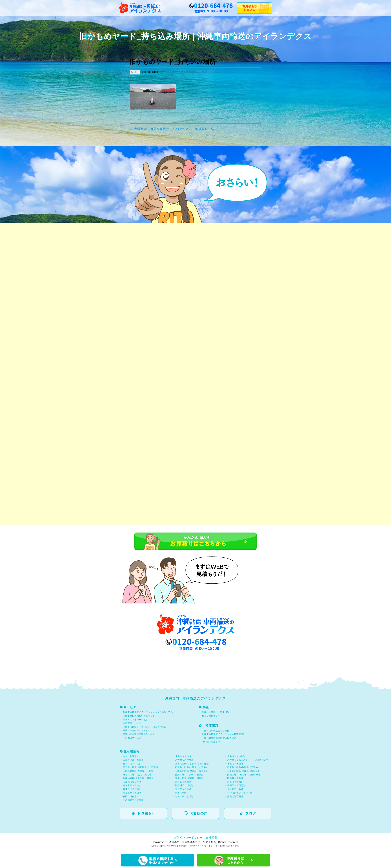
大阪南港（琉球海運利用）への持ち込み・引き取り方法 (172, 129)
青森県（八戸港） (132, 789)
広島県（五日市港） (133, 782)
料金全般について (210, 716)
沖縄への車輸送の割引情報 (215, 712)
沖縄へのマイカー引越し (135, 719)
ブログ (250, 813)
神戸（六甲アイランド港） (241, 793)
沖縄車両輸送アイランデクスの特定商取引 (223, 734)
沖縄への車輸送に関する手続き (139, 734)
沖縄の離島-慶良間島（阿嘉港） (139, 778)
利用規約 (221, 846)
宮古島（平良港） (132, 763)
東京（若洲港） (131, 756)
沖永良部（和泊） (132, 785)
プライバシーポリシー (188, 837)
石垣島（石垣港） (236, 763)
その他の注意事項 (210, 741)
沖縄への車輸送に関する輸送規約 (219, 738)
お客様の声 (199, 813)
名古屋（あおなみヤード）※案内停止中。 (249, 760)
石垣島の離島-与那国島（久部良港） (142, 767)
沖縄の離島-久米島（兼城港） (190, 774)
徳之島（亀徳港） (184, 782)
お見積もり (146, 813)
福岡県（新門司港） (237, 785)
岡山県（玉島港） (236, 778)
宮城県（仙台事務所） (134, 760)
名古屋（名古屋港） (185, 760)
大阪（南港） (182, 793)
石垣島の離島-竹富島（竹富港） (243, 767)
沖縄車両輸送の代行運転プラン (139, 716)
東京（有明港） (235, 782)
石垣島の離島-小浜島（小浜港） (191, 767)
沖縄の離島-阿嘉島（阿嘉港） (190, 778)
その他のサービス (131, 738)
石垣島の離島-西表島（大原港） (191, 771)
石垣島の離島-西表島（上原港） (139, 771)
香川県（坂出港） (184, 789)
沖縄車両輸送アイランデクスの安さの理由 (144, 726)
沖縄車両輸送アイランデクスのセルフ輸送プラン (148, 712)
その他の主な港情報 (133, 800)
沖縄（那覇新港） (236, 796)
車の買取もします (132, 723)
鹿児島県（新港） (236, 789)
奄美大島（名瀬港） (185, 796)
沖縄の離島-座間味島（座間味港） (245, 774)
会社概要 (211, 837)
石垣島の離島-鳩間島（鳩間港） (243, 771)
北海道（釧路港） (184, 756)
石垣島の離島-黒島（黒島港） (138, 774)
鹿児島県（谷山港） (133, 793)
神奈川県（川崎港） (185, 785)
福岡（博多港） (131, 796)
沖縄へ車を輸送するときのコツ (139, 730)
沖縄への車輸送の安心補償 (215, 730)
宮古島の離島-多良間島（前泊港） (192, 763)
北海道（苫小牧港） (237, 756)
